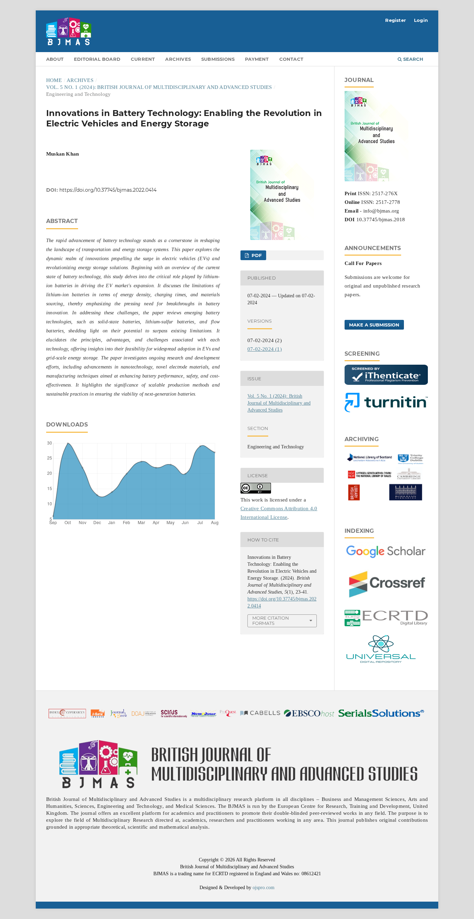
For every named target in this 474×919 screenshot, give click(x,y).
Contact (291, 59)
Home (54, 80)
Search (412, 59)
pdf (256, 255)
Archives (178, 59)
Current (143, 59)
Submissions (218, 59)
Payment (257, 59)
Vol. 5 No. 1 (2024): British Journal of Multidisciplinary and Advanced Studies (159, 87)
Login (421, 20)
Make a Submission (374, 325)
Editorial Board (97, 59)
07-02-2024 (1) (264, 349)
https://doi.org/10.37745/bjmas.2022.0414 (107, 190)
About (55, 59)
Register (395, 20)
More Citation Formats (270, 620)
